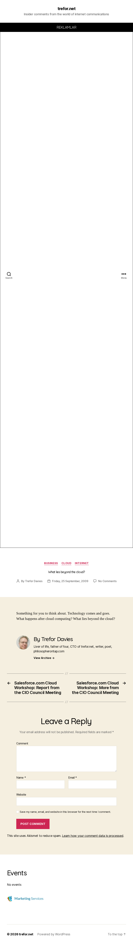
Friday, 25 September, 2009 (70, 581)
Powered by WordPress (53, 934)
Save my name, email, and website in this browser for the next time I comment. (65, 811)
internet (82, 563)
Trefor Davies (33, 581)
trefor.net (66, 9)
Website (21, 794)
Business (51, 563)
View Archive (44, 657)
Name (21, 777)
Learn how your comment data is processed (92, 836)
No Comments (107, 581)
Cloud (66, 563)
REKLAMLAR (67, 27)
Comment (22, 743)
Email (72, 777)
